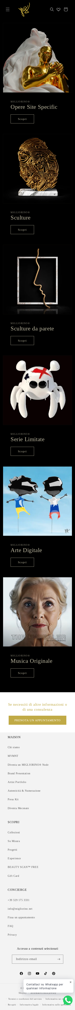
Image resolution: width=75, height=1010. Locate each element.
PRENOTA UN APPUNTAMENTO (37, 720)
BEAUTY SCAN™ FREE (23, 867)
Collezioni (14, 832)
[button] (7, 9)
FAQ (10, 926)
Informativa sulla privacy (44, 993)
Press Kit (13, 799)
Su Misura (14, 841)
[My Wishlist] (58, 9)
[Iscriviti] (59, 959)
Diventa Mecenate (18, 808)
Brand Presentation (19, 773)
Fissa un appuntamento (21, 917)
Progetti (12, 849)
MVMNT (13, 756)
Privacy (12, 934)
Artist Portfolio (17, 782)
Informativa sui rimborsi (58, 999)
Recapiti (12, 1004)
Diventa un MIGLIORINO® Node (28, 764)
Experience (14, 858)
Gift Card (13, 875)
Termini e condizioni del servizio (25, 999)
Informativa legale (29, 1004)
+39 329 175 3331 (19, 900)
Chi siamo (14, 747)
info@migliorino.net (20, 908)
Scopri (22, 119)
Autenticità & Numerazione (24, 790)
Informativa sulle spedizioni (56, 1004)
